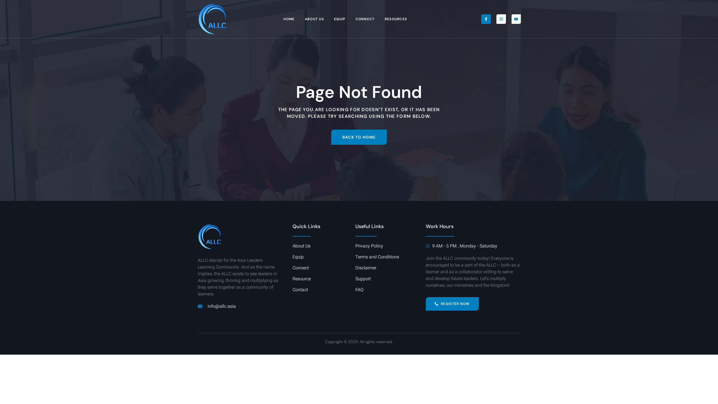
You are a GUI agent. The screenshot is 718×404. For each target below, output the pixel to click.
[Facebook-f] (486, 19)
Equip (340, 19)
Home (289, 19)
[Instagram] (501, 19)
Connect (365, 19)
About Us (314, 19)
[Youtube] (516, 19)
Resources (396, 19)
